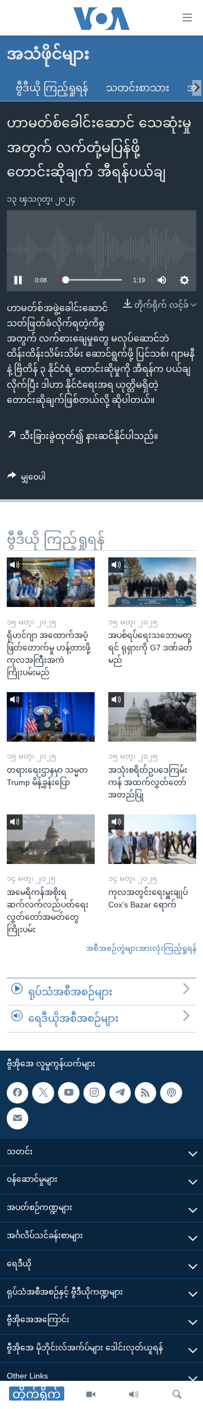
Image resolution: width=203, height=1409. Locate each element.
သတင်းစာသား (137, 88)
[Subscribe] (17, 1118)
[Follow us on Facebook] (17, 1093)
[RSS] (145, 1093)
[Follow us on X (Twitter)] (43, 1093)
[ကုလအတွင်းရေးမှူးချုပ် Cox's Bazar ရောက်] (152, 839)
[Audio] (134, 1395)
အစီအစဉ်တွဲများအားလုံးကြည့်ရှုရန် (141, 948)
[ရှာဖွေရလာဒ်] (177, 1395)
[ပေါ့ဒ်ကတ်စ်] (171, 1093)
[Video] (91, 1395)
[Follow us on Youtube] (69, 1093)
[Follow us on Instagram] (94, 1093)
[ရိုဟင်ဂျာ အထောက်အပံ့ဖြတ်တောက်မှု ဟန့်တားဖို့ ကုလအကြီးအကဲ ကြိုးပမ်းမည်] (51, 582)
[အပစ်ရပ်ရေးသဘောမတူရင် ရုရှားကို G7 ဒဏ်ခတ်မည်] (152, 582)
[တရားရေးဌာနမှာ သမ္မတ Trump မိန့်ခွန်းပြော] (51, 717)
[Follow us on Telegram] (120, 1093)
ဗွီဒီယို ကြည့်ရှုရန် (52, 88)
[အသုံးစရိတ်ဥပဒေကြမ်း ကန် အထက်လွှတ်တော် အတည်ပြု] (152, 717)
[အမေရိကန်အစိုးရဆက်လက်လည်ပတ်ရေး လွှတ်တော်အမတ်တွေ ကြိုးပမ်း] (51, 839)
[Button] (26, 479)
